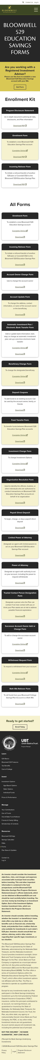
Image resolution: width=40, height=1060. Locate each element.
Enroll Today (20, 727)
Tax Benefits (6, 766)
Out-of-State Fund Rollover (11, 817)
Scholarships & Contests (10, 824)
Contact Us (29, 2)
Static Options (8, 789)
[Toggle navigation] (36, 10)
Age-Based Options (10, 785)
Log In (36, 2)
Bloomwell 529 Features (10, 762)
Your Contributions (8, 810)
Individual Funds (9, 792)
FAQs (3, 843)
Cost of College (7, 769)
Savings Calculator (8, 840)
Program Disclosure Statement (24, 1051)
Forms (4, 847)
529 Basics (5, 759)
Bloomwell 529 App (8, 836)
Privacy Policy (4, 1051)
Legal (14, 1051)
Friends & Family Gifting (10, 820)
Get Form (20, 87)
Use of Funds (6, 813)
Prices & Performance (9, 797)
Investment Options (8, 781)
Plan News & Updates (9, 850)
